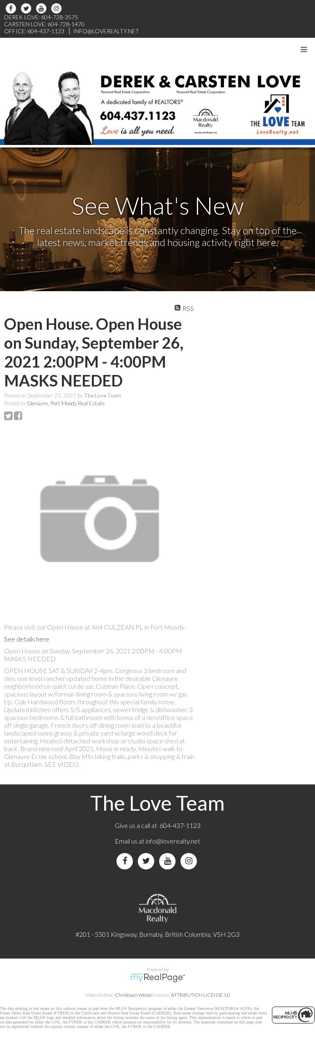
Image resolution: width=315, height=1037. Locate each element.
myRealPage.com (157, 978)
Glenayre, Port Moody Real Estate (66, 403)
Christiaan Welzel (134, 995)
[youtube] (42, 8)
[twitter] (27, 8)
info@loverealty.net (173, 841)
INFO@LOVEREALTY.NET (106, 31)
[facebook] (12, 8)
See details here (26, 639)
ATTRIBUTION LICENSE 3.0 (200, 995)
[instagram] (57, 8)
